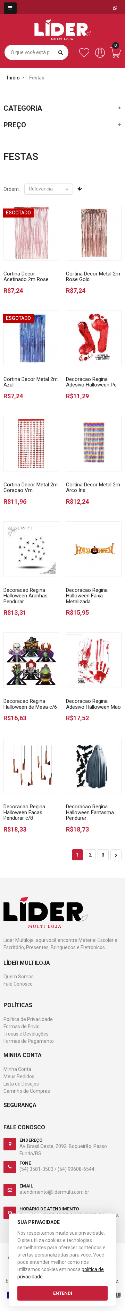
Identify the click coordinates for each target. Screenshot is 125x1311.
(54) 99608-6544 (76, 1169)
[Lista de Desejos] (84, 56)
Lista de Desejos (21, 1084)
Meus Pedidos (18, 1076)
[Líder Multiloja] (62, 24)
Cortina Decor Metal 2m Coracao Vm (30, 488)
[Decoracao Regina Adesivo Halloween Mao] (94, 660)
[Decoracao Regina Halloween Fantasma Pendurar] (94, 765)
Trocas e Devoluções (26, 1034)
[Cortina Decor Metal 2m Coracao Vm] (31, 443)
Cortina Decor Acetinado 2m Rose (26, 277)
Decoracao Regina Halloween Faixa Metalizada (87, 596)
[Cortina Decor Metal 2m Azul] (31, 338)
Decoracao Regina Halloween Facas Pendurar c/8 (24, 812)
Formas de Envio (21, 1026)
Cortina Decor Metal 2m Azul (30, 382)
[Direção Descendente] (79, 188)
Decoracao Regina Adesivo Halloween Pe (91, 382)
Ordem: (11, 189)
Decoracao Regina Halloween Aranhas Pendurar (25, 596)
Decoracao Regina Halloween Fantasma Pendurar (90, 812)
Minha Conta (17, 1069)
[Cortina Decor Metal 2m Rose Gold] (94, 233)
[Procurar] (60, 52)
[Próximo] (116, 854)
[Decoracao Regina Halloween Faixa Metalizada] (94, 549)
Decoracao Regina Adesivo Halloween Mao (93, 704)
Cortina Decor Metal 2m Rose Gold (93, 277)
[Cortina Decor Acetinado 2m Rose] (31, 233)
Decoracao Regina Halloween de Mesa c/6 (30, 704)
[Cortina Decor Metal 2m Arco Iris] (94, 443)
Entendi (62, 1293)
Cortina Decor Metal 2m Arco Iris (93, 488)
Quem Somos (18, 976)
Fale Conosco (18, 984)
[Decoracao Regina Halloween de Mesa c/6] (31, 660)
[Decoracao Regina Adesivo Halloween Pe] (94, 338)
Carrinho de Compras (26, 1091)
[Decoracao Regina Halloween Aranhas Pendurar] (31, 549)
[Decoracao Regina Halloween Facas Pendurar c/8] (31, 765)
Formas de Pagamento (28, 1041)
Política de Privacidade (28, 1019)
